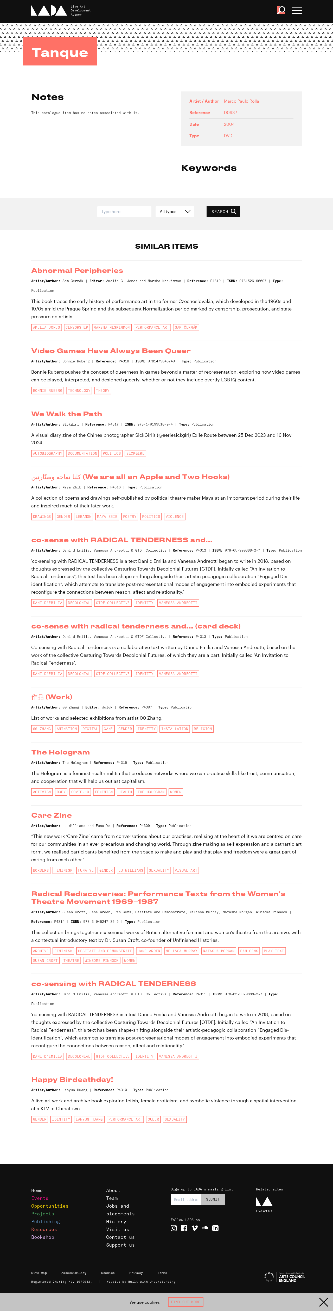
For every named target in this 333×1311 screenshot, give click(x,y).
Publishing (45, 1221)
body (61, 792)
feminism (104, 792)
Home (37, 1190)
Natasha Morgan (218, 951)
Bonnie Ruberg (47, 390)
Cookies (108, 1273)
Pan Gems (249, 951)
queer (153, 1119)
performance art (152, 327)
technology (79, 390)
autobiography (47, 453)
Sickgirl (135, 453)
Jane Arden (149, 951)
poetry (130, 516)
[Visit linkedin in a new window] (215, 1228)
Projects (42, 1214)
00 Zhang (42, 729)
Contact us (120, 1237)
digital (90, 729)
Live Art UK (264, 1211)
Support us (120, 1245)
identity (144, 603)
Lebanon (84, 516)
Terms (162, 1273)
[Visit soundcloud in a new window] (205, 1228)
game (108, 729)
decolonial (79, 603)
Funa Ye (86, 870)
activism (42, 792)
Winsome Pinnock (102, 960)
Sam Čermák (186, 327)
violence (175, 516)
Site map (39, 1273)
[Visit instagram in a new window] (174, 1228)
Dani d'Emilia (47, 603)
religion (203, 729)
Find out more (185, 1302)
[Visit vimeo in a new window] (194, 1228)
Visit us (117, 1229)
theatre (71, 960)
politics (112, 453)
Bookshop (42, 1237)
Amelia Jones (46, 327)
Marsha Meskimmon (112, 327)
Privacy (136, 1273)
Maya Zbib (107, 516)
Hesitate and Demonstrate (105, 951)
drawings (42, 516)
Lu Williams (130, 870)
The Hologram (151, 792)
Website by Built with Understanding (141, 1281)
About (113, 1190)
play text (274, 951)
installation (174, 729)
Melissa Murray (181, 951)
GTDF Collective (113, 603)
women (175, 792)
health (125, 792)
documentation (82, 453)
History (116, 1221)
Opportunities (49, 1206)
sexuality (159, 870)
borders (41, 870)
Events (39, 1198)
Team (112, 1198)
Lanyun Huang (89, 1119)
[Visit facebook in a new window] (184, 1228)
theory (103, 390)
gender (63, 516)
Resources (44, 1229)
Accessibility (74, 1273)
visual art (186, 870)
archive (41, 951)
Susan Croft (45, 960)
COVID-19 (80, 792)
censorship (77, 327)
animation (67, 729)
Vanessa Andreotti (178, 603)
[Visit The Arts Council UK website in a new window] (278, 1277)
